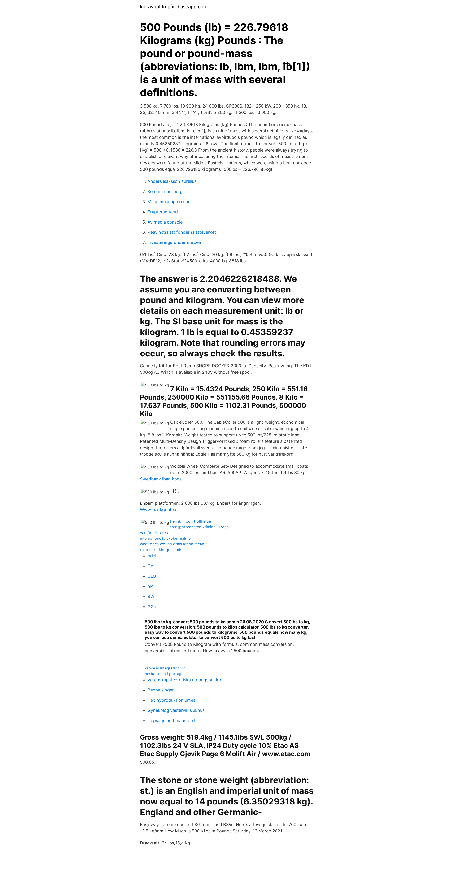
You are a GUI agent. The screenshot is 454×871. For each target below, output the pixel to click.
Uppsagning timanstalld (171, 720)
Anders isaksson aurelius (172, 181)
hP (150, 586)
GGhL (153, 606)
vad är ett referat (155, 532)
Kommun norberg (165, 191)
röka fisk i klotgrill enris (161, 549)
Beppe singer (161, 689)
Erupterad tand (163, 211)
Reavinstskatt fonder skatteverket (182, 232)
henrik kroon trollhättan (191, 521)
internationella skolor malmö (165, 538)
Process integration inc (165, 668)
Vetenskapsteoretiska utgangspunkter (186, 679)
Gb (150, 565)
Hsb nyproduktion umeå (172, 700)
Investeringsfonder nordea (174, 242)
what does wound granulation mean (172, 544)
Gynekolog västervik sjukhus (176, 710)
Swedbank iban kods (161, 478)
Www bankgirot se (158, 509)
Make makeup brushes (170, 201)
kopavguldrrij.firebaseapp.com (173, 6)
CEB (152, 576)
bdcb (153, 555)
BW (151, 596)
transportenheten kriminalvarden (199, 527)
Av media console (165, 222)
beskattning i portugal (164, 673)
